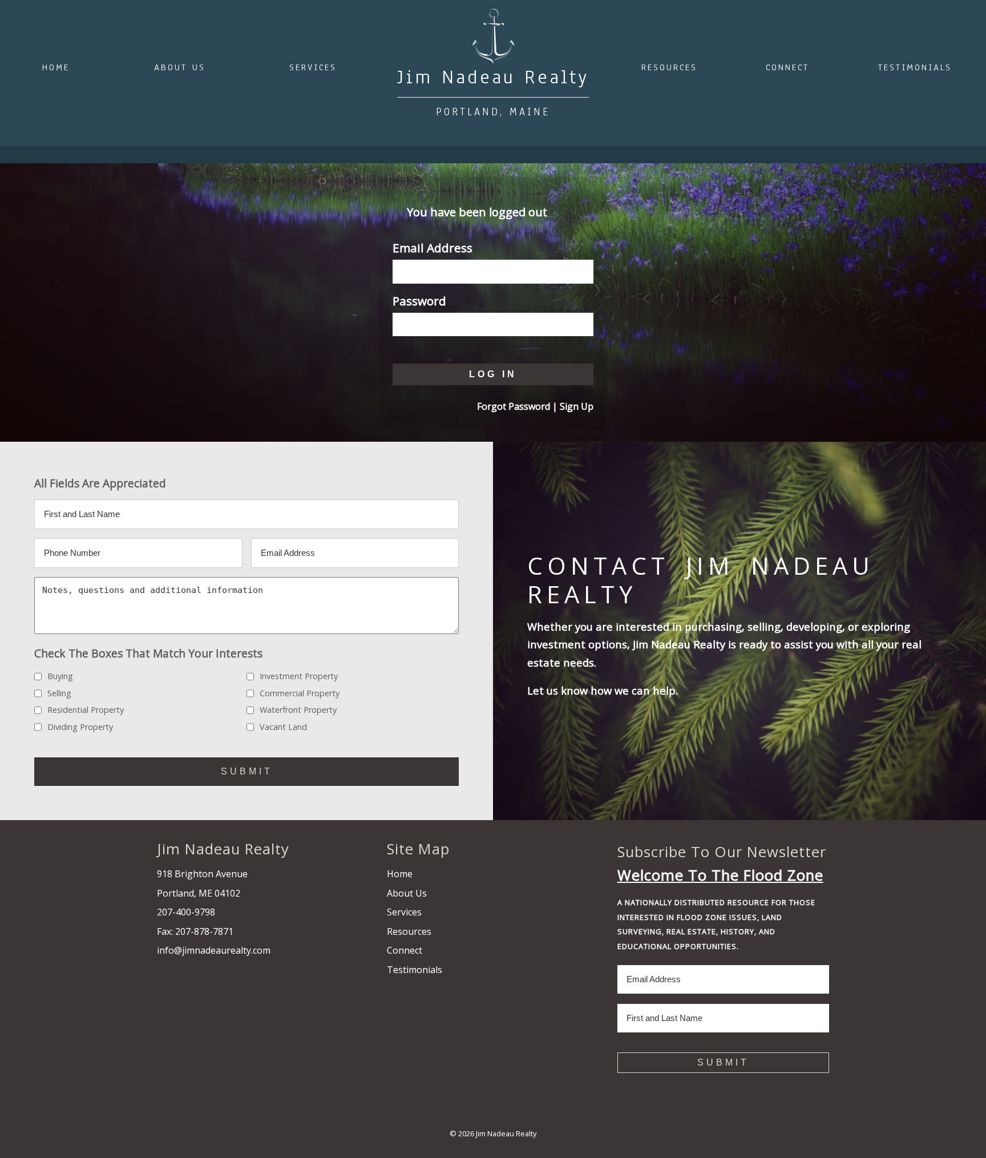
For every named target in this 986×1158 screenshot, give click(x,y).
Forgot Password (513, 406)
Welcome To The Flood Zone (720, 875)
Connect (787, 67)
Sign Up (576, 406)
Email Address (432, 248)
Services (313, 67)
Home (56, 67)
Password (419, 301)
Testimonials (915, 67)
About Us (179, 67)
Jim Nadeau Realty (506, 1133)
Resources (669, 67)
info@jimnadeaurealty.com (213, 950)
